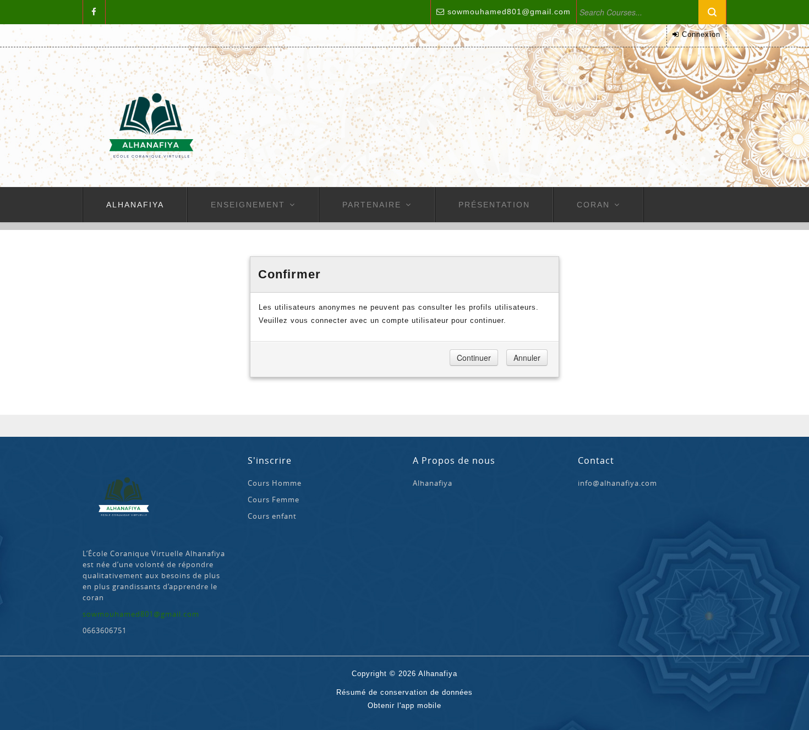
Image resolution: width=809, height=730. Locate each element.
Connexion (701, 34)
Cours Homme (275, 483)
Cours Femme (273, 499)
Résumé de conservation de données (404, 692)
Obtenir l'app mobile (404, 705)
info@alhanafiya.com (617, 483)
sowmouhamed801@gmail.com (509, 11)
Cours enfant (272, 516)
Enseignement (248, 204)
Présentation (494, 204)
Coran (593, 204)
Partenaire (371, 204)
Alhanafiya (135, 204)
